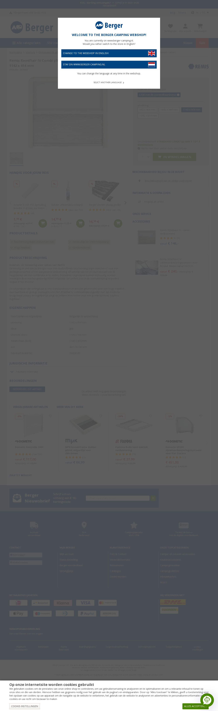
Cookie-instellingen (24, 706)
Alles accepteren (195, 706)
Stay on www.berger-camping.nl (84, 64)
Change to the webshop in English (85, 53)
